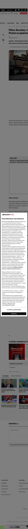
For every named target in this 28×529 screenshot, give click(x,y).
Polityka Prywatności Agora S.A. (14, 268)
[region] (14, 264)
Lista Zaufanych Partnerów (8, 305)
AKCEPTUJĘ (14, 313)
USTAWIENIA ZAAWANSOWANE (14, 309)
